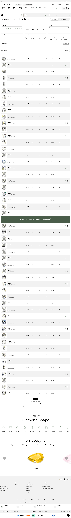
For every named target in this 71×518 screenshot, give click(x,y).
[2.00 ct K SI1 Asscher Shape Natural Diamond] (35, 232)
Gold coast (46, 502)
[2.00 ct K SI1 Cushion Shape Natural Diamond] (35, 71)
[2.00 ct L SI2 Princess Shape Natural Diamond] (35, 181)
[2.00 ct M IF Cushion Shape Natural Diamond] (35, 136)
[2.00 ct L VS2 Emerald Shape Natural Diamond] (35, 303)
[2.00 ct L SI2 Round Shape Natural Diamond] (35, 264)
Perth (30, 502)
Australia (18, 502)
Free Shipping (28, 490)
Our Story (15, 480)
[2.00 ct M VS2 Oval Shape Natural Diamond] (35, 335)
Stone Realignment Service (30, 482)
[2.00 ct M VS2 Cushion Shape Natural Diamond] (35, 116)
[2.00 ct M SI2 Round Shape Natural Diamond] (35, 297)
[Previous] (4, 458)
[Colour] (52, 25)
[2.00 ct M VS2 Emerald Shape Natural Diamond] (35, 187)
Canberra (37, 502)
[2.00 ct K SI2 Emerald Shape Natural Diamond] (35, 245)
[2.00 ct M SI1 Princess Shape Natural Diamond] (35, 226)
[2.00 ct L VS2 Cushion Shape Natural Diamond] (35, 355)
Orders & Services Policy (46, 486)
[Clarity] (28, 35)
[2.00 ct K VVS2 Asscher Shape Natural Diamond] (35, 361)
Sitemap (46, 511)
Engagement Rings (3, 480)
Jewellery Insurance (29, 492)
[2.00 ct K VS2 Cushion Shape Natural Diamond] (35, 200)
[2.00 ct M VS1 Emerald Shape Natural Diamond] (35, 65)
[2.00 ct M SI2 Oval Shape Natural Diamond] (35, 149)
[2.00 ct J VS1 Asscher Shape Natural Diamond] (35, 393)
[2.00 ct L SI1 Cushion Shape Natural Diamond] (35, 123)
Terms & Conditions (40, 511)
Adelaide (33, 502)
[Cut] (27, 26)
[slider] (25, 28)
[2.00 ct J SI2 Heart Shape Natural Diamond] (35, 387)
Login (59, 8)
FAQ (42, 480)
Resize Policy (28, 488)
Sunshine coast (51, 502)
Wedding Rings (2, 490)
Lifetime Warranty (29, 486)
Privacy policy (34, 511)
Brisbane (26, 502)
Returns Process (44, 484)
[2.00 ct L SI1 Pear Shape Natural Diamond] (35, 348)
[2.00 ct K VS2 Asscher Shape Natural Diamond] (35, 329)
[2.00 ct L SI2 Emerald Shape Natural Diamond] (35, 91)
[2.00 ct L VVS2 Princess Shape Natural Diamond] (35, 342)
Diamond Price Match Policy (31, 480)
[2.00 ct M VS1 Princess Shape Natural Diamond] (35, 129)
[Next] (66, 458)
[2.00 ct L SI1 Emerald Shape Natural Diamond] (35, 155)
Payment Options (45, 482)
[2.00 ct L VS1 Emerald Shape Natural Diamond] (35, 380)
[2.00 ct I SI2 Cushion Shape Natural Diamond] (35, 161)
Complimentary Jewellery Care (47, 488)
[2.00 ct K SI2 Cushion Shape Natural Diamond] (35, 284)
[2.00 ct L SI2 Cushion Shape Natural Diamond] (35, 207)
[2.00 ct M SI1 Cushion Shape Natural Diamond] (35, 110)
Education (45, 7)
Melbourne (22, 502)
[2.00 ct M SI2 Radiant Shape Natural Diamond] (35, 168)
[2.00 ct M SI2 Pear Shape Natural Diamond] (35, 84)
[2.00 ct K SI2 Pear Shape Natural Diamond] (35, 78)
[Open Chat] (68, 515)
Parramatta (42, 502)
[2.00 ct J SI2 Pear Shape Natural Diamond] (35, 367)
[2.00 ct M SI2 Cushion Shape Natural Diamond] (35, 97)
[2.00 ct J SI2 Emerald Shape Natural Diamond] (35, 174)
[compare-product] (67, 58)
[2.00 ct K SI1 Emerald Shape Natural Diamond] (35, 258)
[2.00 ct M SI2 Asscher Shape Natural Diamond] (35, 58)
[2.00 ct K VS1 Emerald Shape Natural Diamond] (35, 271)
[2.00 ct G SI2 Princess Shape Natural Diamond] (35, 322)
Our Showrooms (17, 482)
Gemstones (26, 7)
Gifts (40, 7)
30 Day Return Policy (29, 484)
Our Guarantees (16, 484)
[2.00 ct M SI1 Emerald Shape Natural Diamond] (35, 309)
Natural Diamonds (3, 486)
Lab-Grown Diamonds (4, 488)
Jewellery (32, 7)
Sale (0, 484)
